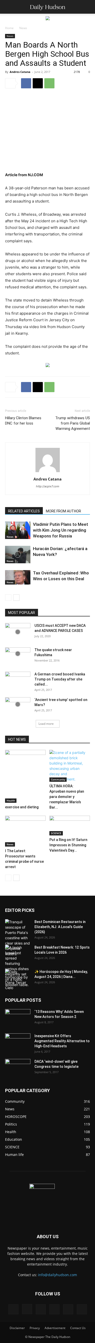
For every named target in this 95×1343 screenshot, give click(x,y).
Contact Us (78, 1328)
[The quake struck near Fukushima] (17, 653)
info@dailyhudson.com (57, 1274)
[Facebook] (26, 83)
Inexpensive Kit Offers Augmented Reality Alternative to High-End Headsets (62, 1041)
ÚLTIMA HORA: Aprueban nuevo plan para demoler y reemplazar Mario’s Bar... (66, 796)
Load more (46, 723)
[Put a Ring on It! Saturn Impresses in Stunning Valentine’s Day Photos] (69, 825)
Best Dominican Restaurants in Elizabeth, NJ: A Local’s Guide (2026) (60, 927)
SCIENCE (56, 833)
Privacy (35, 1328)
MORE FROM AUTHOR (63, 511)
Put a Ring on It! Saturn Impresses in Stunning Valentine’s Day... (68, 845)
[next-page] (16, 597)
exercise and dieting (22, 807)
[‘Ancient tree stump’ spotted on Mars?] (17, 704)
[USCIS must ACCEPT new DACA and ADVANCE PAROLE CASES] (17, 632)
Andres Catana (20, 72)
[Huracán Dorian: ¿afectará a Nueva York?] (17, 554)
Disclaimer (17, 1328)
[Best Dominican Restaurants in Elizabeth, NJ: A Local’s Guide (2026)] (17, 937)
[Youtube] (82, 1309)
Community (58, 779)
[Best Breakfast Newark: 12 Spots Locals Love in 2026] (17, 966)
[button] (9, 7)
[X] (38, 83)
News (23, 28)
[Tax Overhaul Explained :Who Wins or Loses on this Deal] (17, 577)
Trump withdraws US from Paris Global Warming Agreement (72, 423)
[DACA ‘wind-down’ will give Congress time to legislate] (17, 1064)
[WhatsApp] (49, 83)
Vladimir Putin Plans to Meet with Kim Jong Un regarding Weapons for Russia (60, 530)
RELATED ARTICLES (24, 511)
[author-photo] (47, 472)
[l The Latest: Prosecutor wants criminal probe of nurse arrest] (25, 831)
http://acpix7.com (47, 486)
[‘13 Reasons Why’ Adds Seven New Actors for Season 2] (17, 1016)
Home (9, 28)
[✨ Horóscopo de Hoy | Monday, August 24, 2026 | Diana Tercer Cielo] (17, 979)
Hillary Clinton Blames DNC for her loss (23, 421)
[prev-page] (8, 597)
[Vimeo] (54, 1309)
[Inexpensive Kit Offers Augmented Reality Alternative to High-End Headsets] (17, 1039)
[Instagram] (27, 1309)
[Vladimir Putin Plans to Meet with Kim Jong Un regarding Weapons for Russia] (17, 530)
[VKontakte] (68, 1309)
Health (11, 800)
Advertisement (55, 1328)
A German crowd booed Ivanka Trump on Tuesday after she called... (59, 679)
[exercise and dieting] (25, 776)
